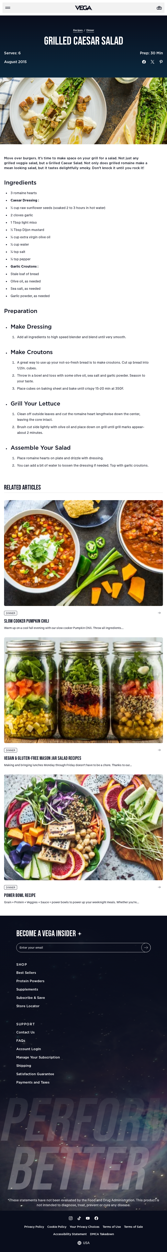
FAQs (20, 1040)
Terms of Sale (133, 1226)
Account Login (28, 1049)
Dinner (90, 30)
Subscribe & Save (30, 997)
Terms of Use (112, 1226)
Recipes (78, 30)
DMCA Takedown (102, 1234)
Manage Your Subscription (38, 1057)
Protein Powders (30, 981)
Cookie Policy (56, 1226)
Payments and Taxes (32, 1082)
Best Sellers (26, 972)
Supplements (27, 989)
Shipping (23, 1065)
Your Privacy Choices (84, 1226)
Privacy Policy (34, 1226)
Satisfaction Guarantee (35, 1074)
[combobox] (83, 1242)
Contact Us (25, 1032)
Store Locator (28, 1006)
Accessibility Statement (70, 1234)
